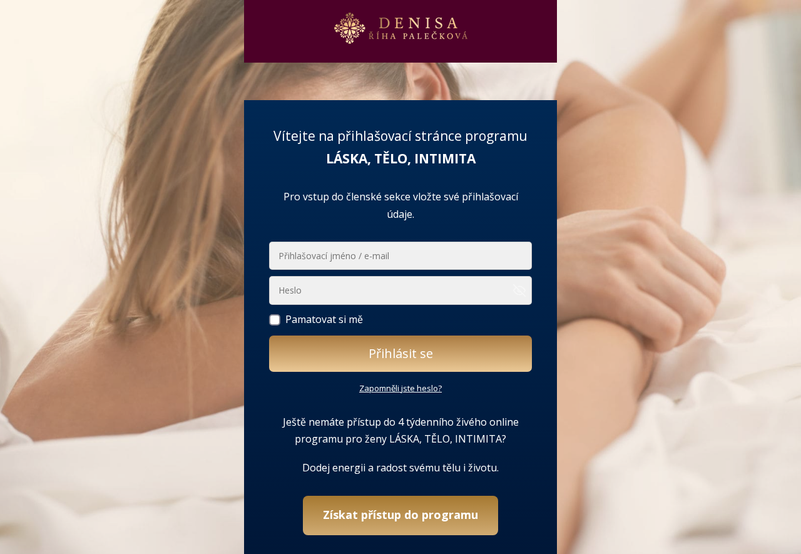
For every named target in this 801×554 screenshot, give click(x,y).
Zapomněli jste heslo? (400, 388)
